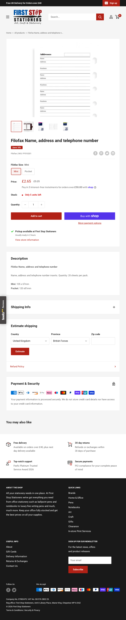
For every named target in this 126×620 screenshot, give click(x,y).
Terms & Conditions (14, 610)
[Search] (100, 17)
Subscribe (78, 569)
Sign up (113, 3)
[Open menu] (7, 17)
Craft (70, 517)
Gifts (70, 521)
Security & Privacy (32, 610)
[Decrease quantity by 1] (25, 204)
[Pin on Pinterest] (101, 153)
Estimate (20, 351)
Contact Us (12, 566)
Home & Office (75, 497)
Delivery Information (16, 556)
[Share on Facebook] (95, 153)
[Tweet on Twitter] (107, 153)
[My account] (111, 17)
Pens (70, 502)
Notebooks (74, 507)
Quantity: (15, 204)
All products (19, 33)
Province (55, 334)
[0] (117, 17)
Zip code (95, 334)
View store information (27, 240)
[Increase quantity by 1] (41, 204)
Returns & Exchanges (17, 561)
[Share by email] (113, 153)
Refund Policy (17, 366)
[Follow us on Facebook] (8, 590)
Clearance (73, 526)
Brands (71, 493)
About (9, 547)
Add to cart (36, 216)
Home (8, 33)
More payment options (89, 223)
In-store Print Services (79, 531)
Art (69, 512)
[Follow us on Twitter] (14, 590)
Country (15, 334)
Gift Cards (11, 551)
